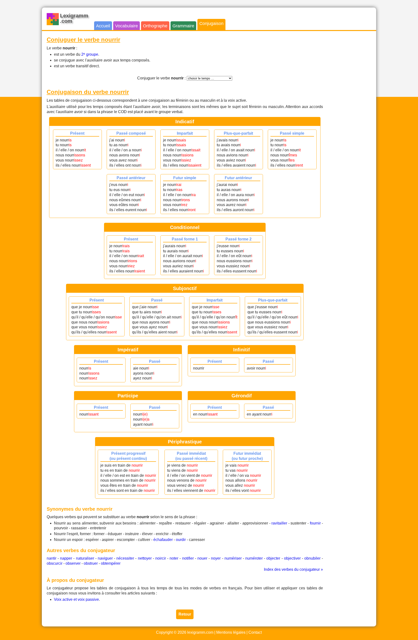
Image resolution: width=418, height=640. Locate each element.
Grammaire (183, 25)
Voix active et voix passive (76, 599)
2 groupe (89, 54)
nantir (51, 558)
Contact (255, 632)
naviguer (105, 558)
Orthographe (155, 25)
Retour (185, 614)
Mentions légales (231, 632)
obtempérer (110, 563)
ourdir (181, 540)
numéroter (254, 558)
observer (73, 563)
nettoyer (145, 558)
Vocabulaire (126, 25)
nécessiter (125, 558)
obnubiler (312, 558)
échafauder (163, 540)
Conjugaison (211, 23)
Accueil (103, 25)
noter (174, 558)
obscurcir (54, 563)
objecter (273, 558)
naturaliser (85, 558)
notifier (188, 558)
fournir (315, 523)
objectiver (292, 558)
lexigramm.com (200, 632)
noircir (160, 558)
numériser (233, 558)
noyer (216, 558)
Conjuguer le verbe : (161, 78)
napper (66, 558)
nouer (202, 558)
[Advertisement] (352, 108)
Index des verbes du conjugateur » (293, 569)
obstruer (91, 563)
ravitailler (279, 523)
